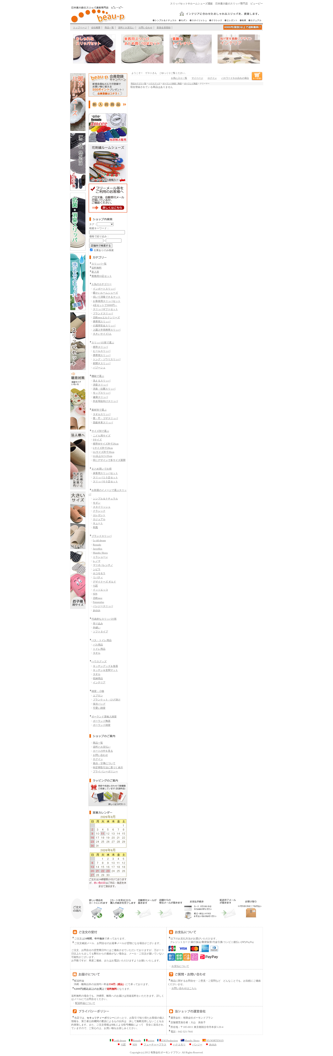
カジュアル (99, 519)
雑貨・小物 (98, 691)
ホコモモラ (99, 573)
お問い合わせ (145, 27)
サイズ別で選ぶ (100, 431)
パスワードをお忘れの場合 (235, 78)
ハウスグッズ (99, 661)
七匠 (95, 585)
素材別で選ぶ (99, 409)
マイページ (197, 78)
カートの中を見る (103, 750)
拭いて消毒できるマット (106, 296)
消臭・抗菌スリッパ (104, 388)
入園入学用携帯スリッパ (106, 329)
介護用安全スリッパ (104, 325)
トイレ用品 (99, 648)
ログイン (98, 759)
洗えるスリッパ (101, 380)
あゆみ (96, 610)
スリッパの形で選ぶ (103, 342)
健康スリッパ (100, 397)
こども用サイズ (101, 435)
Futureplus (98, 602)
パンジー (197, 1044)
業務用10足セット (102, 276)
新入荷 (95, 271)
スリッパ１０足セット (105, 477)
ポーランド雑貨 (101, 725)
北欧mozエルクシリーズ (106, 317)
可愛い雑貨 (99, 707)
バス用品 (98, 644)
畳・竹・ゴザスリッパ (105, 418)
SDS (95, 593)
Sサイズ (97, 439)
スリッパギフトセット (105, 309)
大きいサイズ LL (102, 333)
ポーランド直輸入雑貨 (104, 716)
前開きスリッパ (101, 363)
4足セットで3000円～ (105, 305)
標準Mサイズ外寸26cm (106, 443)
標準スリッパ (100, 347)
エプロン (98, 695)
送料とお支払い (126, 27)
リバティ (98, 577)
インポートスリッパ (104, 288)
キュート (98, 523)
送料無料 (97, 267)
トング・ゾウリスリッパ (106, 359)
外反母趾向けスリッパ (105, 401)
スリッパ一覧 (99, 263)
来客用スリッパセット (105, 473)
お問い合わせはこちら (184, 988)
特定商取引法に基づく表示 (108, 767)
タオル (96, 653)
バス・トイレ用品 (102, 640)
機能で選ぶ (98, 376)
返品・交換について (104, 763)
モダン (96, 502)
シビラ (96, 569)
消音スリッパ (100, 384)
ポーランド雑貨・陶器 (172, 83)
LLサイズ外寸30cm (103, 452)
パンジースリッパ (103, 606)
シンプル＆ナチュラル (105, 498)
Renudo (97, 544)
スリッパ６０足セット (105, 481)
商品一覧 (109, 27)
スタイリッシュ (101, 506)
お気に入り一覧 (179, 78)
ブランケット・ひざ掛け (106, 699)
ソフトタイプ (100, 631)
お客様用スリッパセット (106, 301)
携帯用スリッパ (101, 321)
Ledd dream (120, 1040)
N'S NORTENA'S (215, 1040)
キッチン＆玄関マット (105, 670)
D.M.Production (169, 1040)
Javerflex (97, 548)
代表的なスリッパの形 (104, 618)
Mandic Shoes (100, 552)
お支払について (180, 966)
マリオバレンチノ (103, 565)
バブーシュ (99, 367)
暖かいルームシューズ (105, 292)
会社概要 (95, 27)
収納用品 (98, 678)
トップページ (80, 27)
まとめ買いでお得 (102, 468)
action (151, 1040)
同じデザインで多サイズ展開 (109, 460)
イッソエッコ (100, 589)
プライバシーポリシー (105, 771)
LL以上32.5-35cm (102, 456)
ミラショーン (100, 557)
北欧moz (97, 598)
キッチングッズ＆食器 (105, 666)
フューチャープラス (155, 1044)
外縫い (96, 627)
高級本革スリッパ (103, 422)
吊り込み (98, 623)
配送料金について (85, 1003)
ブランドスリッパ (103, 313)
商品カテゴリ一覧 (138, 83)
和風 (95, 527)
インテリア (99, 682)
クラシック (99, 511)
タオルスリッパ (101, 414)
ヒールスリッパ (101, 351)
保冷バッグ (99, 703)
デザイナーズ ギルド (104, 581)
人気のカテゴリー (102, 284)
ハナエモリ (179, 1044)
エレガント (99, 515)
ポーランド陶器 (101, 721)
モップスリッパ (101, 392)
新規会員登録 (164, 27)
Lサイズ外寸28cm (103, 447)
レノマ (96, 561)
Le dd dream (99, 540)
